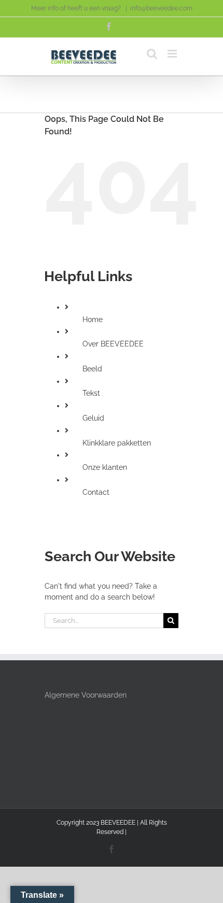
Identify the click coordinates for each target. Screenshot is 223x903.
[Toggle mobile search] (152, 53)
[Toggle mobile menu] (173, 53)
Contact (95, 492)
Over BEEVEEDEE (113, 344)
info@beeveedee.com (161, 8)
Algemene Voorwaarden (86, 695)
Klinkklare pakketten (116, 443)
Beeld (92, 369)
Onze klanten (104, 467)
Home (92, 319)
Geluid (93, 418)
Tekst (91, 393)
